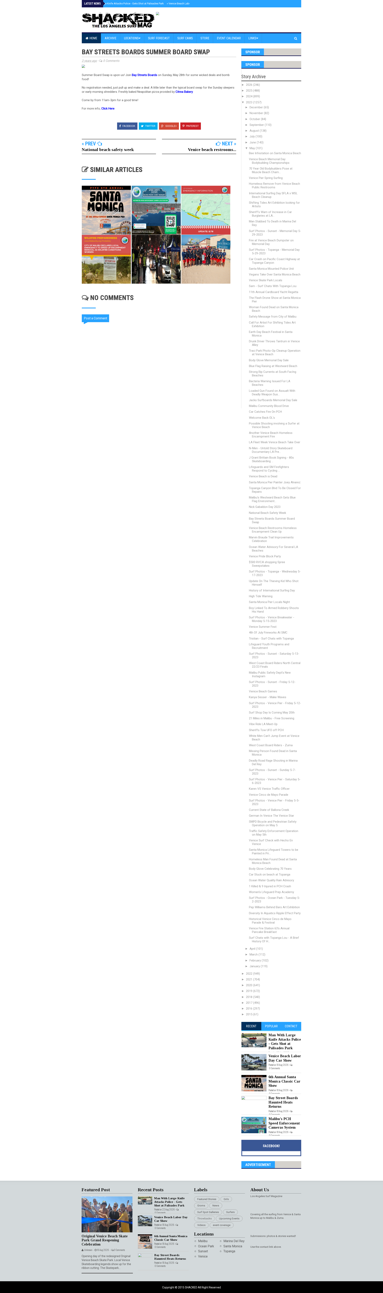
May (253, 148)
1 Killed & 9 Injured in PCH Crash (270, 886)
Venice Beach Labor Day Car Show (187, 3)
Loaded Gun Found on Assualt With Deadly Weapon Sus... (272, 392)
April (253, 949)
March (254, 954)
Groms (201, 1205)
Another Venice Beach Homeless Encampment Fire (270, 434)
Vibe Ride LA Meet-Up (263, 724)
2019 (249, 991)
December (257, 107)
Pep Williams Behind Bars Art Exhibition (274, 907)
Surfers (230, 1212)
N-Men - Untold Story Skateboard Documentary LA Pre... (270, 450)
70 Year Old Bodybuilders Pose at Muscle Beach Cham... (270, 170)
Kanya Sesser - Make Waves (267, 697)
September (257, 125)
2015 (249, 1014)
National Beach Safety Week (267, 513)
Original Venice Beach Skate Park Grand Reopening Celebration (105, 1240)
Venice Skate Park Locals (265, 280)
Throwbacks (204, 1218)
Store (204, 38)
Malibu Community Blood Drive (269, 406)
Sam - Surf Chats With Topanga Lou (272, 286)
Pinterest (192, 125)
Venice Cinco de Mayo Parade (268, 795)
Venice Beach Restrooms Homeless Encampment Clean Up (273, 529)
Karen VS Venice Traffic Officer (269, 789)
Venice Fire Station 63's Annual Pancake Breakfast (269, 930)
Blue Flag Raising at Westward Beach (273, 366)
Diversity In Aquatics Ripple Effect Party (275, 913)
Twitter (150, 125)
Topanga (229, 1251)
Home (93, 38)
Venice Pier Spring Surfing (266, 178)
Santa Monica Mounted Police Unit (271, 268)
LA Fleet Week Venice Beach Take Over (274, 442)
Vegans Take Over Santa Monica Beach (274, 274)
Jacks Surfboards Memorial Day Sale (273, 400)
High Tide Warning (260, 596)
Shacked (191, 1287)
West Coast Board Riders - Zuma (271, 745)
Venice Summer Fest (262, 627)
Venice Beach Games (263, 691)
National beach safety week (108, 149)
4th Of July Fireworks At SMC (268, 632)
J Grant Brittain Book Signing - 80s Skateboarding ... (271, 459)
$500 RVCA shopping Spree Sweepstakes (267, 564)
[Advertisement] (161, 442)
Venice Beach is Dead (263, 476)
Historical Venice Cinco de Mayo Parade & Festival (270, 920)
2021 (249, 979)
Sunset (203, 1251)
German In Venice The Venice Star (271, 815)
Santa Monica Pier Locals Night (269, 602)
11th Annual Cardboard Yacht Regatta (273, 292)
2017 (249, 1003)
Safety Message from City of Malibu (272, 316)
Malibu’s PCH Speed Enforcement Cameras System (284, 1123)
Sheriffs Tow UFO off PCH (266, 730)
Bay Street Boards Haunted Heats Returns (283, 1102)
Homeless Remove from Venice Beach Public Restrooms (274, 185)
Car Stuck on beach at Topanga (269, 874)
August (255, 130)
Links (252, 38)
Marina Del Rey (234, 1241)
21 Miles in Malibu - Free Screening (271, 718)
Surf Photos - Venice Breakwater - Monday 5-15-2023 (271, 619)
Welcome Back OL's (262, 417)
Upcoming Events (229, 1218)
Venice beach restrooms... (212, 149)
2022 (249, 973)
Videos (201, 1225)
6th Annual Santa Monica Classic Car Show (284, 1081)
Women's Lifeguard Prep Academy (271, 892)
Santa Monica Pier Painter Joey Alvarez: (275, 482)
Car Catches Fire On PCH (265, 412)
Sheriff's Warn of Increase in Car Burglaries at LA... (270, 213)
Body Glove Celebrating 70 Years (270, 869)
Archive (110, 38)
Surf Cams (185, 38)
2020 (249, 985)
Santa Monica (232, 1246)
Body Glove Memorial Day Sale (269, 360)
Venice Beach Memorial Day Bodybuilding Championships (269, 161)
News (215, 1205)
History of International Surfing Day (272, 590)
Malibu (202, 1241)
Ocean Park (206, 1246)
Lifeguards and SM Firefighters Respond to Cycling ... (269, 468)
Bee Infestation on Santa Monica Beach (275, 153)
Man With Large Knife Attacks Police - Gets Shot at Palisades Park (125, 3)
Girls (226, 1199)
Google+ (171, 125)
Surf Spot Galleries (208, 1212)
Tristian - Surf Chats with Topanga (271, 638)
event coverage (221, 1225)
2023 (249, 102)
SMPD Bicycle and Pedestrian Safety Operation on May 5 (272, 823)
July (253, 136)
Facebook (128, 125)
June (253, 142)
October (255, 119)
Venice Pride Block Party (265, 556)
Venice (203, 1256)
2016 (249, 1008)
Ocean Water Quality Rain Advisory (271, 880)
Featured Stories (206, 1199)
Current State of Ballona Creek (269, 810)
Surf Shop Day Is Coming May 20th (272, 712)
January (255, 966)
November (257, 113)
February (256, 960)
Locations (131, 38)
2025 (249, 90)
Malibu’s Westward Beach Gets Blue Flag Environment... (272, 499)
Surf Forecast (159, 38)
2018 (249, 997)
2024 (249, 96)
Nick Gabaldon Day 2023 (264, 507)
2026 (249, 85)
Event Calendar (229, 38)
